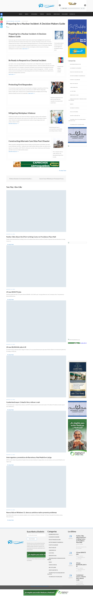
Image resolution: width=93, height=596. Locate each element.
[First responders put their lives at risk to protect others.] (57, 87)
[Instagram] (13, 6)
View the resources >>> (14, 123)
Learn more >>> (25, 48)
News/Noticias (74, 95)
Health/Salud (10, 21)
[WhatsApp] (1, 19)
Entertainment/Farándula (77, 75)
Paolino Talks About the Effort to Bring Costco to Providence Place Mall (31, 237)
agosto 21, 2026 (10, 234)
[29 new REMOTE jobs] (36, 266)
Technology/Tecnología (77, 124)
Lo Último (17, 21)
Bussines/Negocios (75, 64)
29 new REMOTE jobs (13, 292)
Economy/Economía (75, 68)
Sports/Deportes (75, 115)
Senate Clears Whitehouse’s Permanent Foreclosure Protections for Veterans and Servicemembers (51, 178)
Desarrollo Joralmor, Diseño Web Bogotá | (40, 586)
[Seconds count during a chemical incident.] (60, 59)
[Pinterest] (1, 21)
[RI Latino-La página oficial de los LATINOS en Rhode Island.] (46, 6)
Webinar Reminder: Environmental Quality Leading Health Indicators (21, 178)
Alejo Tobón (79, 544)
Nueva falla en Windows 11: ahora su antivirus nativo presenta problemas (31, 512)
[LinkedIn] (1, 24)
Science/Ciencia (74, 107)
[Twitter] (11, 6)
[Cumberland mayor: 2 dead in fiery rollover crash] (36, 376)
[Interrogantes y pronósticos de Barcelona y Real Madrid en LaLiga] (36, 432)
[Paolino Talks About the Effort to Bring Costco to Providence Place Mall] (36, 211)
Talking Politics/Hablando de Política (77, 120)
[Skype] (1, 27)
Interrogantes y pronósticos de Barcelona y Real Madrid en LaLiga (28, 457)
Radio (71, 104)
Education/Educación (76, 71)
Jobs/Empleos (74, 87)
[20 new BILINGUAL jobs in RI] (36, 321)
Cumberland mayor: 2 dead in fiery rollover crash (23, 402)
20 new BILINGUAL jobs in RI (16, 347)
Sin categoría (74, 111)
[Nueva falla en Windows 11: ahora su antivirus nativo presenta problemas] (36, 487)
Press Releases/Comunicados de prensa (78, 99)
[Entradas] (36, 178)
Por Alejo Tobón (62, 170)
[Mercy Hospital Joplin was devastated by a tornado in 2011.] (58, 142)
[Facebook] (9, 6)
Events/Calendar (75, 79)
